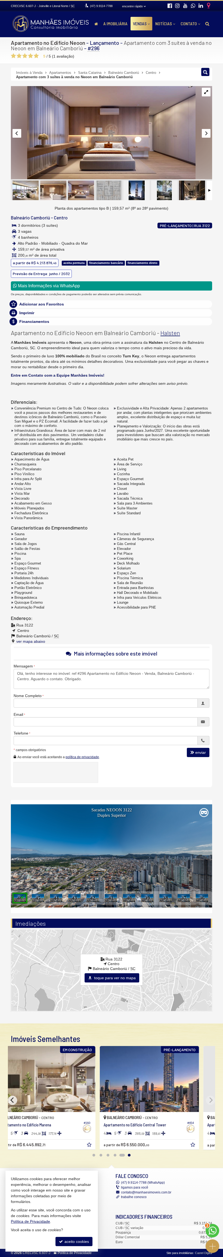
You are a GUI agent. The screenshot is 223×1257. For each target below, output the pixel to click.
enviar (200, 752)
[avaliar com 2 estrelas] (19, 56)
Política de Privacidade (75, 1253)
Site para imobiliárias (179, 1253)
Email (18, 714)
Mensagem (23, 666)
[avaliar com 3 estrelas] (24, 56)
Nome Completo (28, 696)
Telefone (21, 733)
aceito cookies (76, 1241)
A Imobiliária (115, 23)
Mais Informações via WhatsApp (48, 285)
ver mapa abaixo (30, 641)
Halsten (170, 332)
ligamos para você (134, 1187)
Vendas (140, 23)
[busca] (207, 23)
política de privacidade (82, 757)
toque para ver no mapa (114, 978)
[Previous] (12, 1100)
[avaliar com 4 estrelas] (30, 56)
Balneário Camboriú (30, 217)
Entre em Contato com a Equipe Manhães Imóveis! (57, 375)
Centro (61, 217)
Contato (189, 23)
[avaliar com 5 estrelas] (36, 56)
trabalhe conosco (134, 1197)
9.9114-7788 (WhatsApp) (143, 1182)
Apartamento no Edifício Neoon (48, 42)
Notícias (163, 23)
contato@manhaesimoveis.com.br (146, 1192)
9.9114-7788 (101, 6)
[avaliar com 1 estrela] (13, 56)
